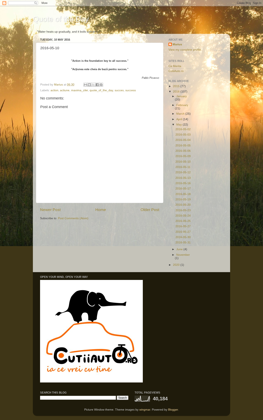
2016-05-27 (183, 226)
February (182, 105)
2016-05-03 (183, 134)
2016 (176, 91)
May (179, 124)
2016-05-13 (183, 177)
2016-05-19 (183, 199)
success (130, 90)
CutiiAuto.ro (176, 71)
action (54, 90)
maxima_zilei (79, 90)
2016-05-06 (183, 150)
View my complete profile (184, 49)
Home (100, 210)
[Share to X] (93, 85)
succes (119, 90)
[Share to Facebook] (97, 85)
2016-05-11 (182, 167)
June (179, 249)
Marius (177, 44)
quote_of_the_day (101, 90)
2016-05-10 (183, 161)
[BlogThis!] (89, 85)
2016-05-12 (183, 172)
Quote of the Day (61, 19)
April (179, 119)
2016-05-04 (183, 140)
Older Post (150, 210)
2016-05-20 (183, 204)
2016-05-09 (183, 156)
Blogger (173, 409)
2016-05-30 (183, 237)
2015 (176, 86)
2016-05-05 (183, 145)
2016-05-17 (183, 188)
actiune (64, 90)
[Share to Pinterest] (101, 85)
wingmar (144, 409)
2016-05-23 (183, 210)
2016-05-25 (183, 221)
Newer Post (50, 210)
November (183, 254)
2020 (176, 264)
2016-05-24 (183, 215)
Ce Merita (174, 66)
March (180, 113)
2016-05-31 (183, 242)
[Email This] (85, 85)
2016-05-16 (183, 183)
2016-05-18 (183, 194)
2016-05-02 (183, 129)
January (181, 96)
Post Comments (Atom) (73, 218)
